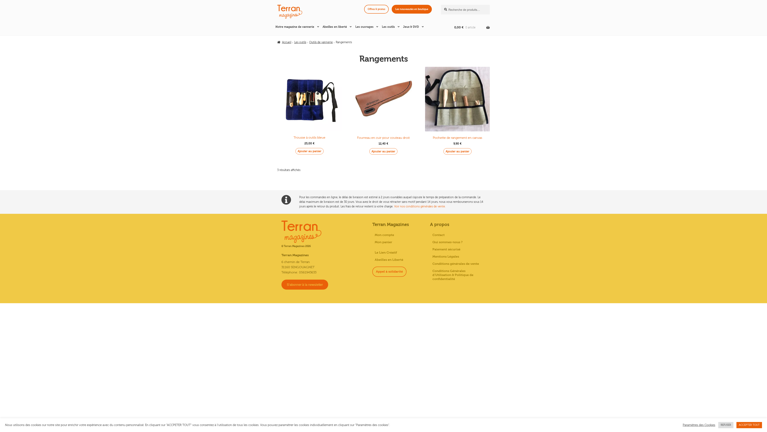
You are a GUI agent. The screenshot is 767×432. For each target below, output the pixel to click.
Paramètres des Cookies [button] (699, 425)
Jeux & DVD (411, 27)
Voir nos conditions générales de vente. (420, 206)
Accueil (286, 42)
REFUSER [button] (726, 425)
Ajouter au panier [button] (309, 151)
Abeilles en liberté (335, 27)
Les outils (388, 27)
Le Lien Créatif (386, 252)
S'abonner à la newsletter (305, 284)
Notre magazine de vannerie (294, 27)
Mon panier (383, 242)
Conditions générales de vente (455, 264)
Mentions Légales (445, 256)
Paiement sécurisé (446, 249)
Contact (438, 235)
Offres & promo (376, 9)
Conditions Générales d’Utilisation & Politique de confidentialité (452, 275)
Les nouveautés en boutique (411, 9)
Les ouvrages (364, 27)
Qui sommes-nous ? (447, 242)
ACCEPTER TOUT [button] (749, 425)
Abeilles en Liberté (389, 260)
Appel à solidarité (389, 271)
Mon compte (384, 235)
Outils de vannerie (321, 42)
